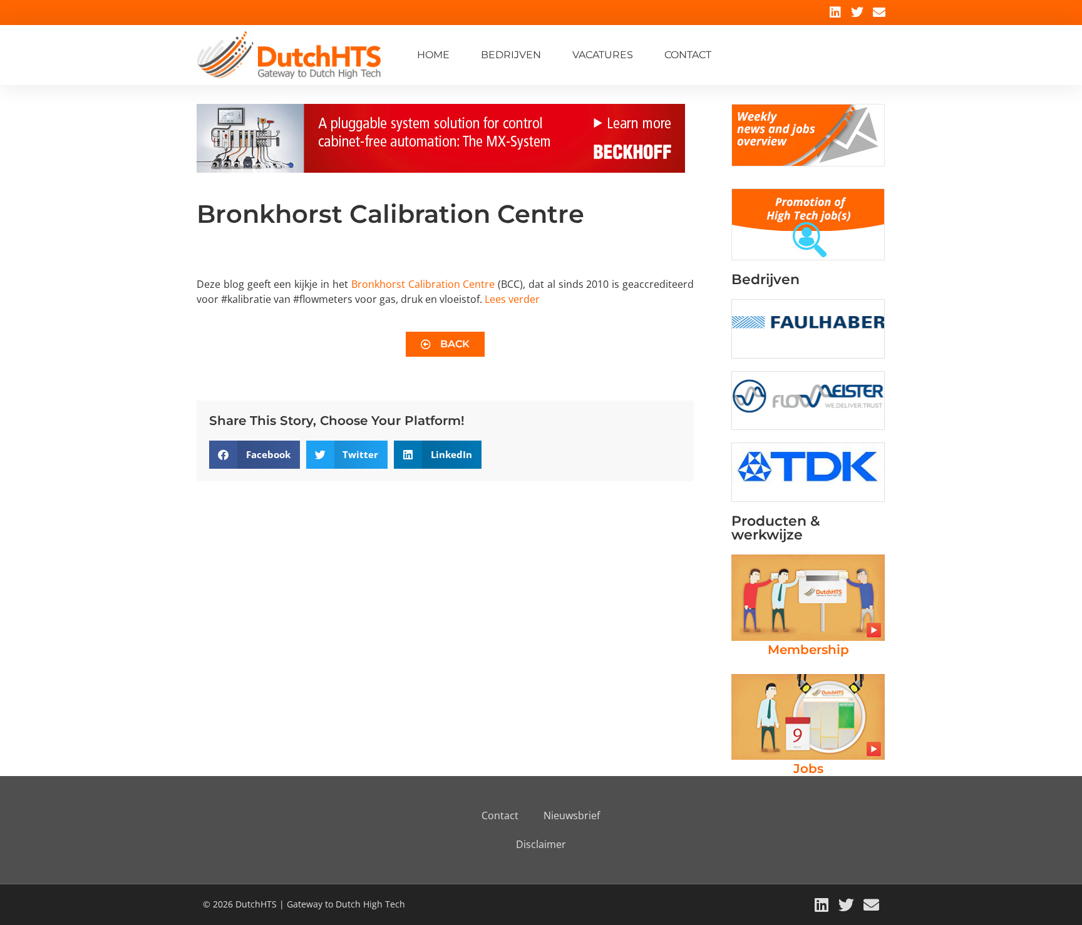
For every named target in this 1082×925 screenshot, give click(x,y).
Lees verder (512, 299)
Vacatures (602, 55)
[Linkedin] (835, 12)
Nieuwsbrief (572, 815)
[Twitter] (857, 12)
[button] (254, 455)
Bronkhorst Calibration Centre (423, 284)
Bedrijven (511, 55)
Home (433, 55)
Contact (687, 55)
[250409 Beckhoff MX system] (441, 169)
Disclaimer (541, 844)
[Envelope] (879, 12)
